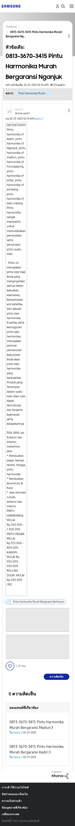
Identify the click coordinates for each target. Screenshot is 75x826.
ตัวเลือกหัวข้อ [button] (62, 36)
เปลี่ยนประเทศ (10, 814)
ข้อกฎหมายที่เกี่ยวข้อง (15, 807)
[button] (63, 110)
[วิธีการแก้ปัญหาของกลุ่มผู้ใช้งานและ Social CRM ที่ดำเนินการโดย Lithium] (60, 774)
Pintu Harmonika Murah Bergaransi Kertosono (38, 601)
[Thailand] (10, 6)
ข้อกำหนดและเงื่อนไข (15, 794)
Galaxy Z (38, 118)
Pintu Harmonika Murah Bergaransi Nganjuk (35, 93)
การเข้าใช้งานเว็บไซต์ (15, 787)
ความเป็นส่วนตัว (12, 800)
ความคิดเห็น (57, 676)
